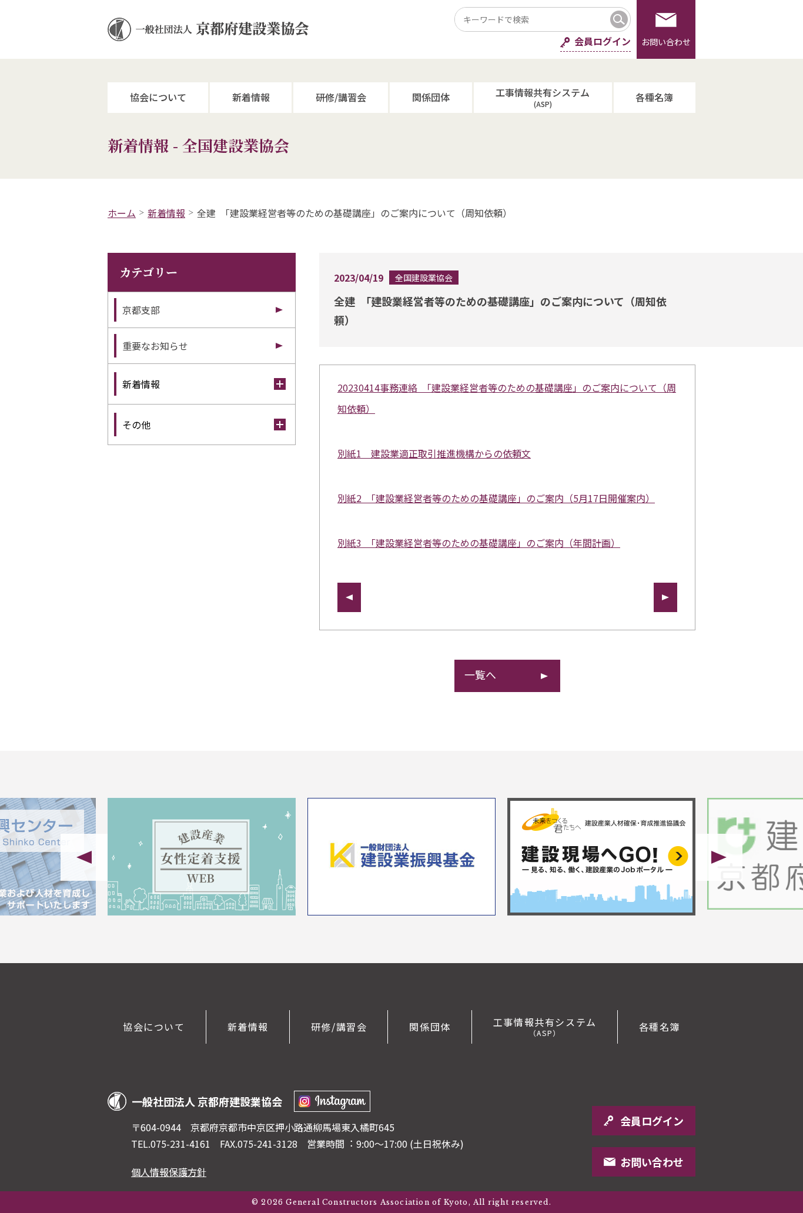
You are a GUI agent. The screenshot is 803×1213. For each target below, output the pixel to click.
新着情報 (251, 97)
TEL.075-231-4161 (170, 1144)
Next (718, 857)
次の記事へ (665, 597)
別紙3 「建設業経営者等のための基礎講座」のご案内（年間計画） (478, 543)
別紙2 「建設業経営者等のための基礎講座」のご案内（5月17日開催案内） (496, 498)
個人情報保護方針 (168, 1172)
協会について (158, 97)
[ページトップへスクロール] (750, 963)
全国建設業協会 (424, 277)
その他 (136, 424)
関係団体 (431, 97)
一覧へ (480, 674)
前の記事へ (349, 597)
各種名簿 (654, 97)
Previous (84, 857)
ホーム (122, 213)
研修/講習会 (341, 97)
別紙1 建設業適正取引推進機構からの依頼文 (434, 453)
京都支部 (141, 310)
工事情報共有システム (543, 96)
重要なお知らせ (155, 346)
